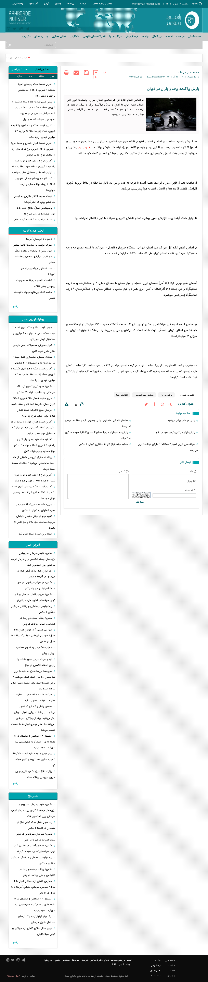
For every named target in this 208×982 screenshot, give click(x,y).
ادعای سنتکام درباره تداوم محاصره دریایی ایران (35, 650)
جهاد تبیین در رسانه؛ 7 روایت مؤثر (34, 251)
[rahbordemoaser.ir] (181, 20)
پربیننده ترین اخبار (45, 69)
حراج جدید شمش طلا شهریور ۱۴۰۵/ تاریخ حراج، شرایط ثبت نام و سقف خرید (33, 401)
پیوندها (70, 4)
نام (191, 471)
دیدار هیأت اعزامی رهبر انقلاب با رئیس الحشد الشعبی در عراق (36, 662)
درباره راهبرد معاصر (100, 960)
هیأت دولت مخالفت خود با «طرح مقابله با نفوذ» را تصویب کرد (35, 697)
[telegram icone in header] (27, 29)
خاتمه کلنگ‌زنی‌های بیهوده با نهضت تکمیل (34, 295)
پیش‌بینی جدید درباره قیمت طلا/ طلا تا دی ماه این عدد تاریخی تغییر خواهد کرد (33, 759)
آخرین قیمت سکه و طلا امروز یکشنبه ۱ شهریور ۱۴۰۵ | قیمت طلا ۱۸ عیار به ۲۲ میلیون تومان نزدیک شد (33, 131)
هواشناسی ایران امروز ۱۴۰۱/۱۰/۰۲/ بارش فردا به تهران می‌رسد (168, 447)
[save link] (86, 72)
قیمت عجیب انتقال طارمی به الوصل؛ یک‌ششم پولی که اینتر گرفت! (34, 199)
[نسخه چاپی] (66, 73)
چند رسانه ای (41, 36)
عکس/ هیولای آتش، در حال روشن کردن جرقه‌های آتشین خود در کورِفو (34, 597)
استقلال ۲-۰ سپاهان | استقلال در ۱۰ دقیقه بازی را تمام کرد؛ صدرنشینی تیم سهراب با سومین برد (34, 742)
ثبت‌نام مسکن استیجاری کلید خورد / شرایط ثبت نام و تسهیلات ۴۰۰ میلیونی (34, 360)
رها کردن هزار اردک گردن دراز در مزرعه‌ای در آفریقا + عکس (36, 574)
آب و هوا (33, 4)
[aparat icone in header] (21, 30)
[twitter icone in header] (14, 29)
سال (19, 76)
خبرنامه (83, 4)
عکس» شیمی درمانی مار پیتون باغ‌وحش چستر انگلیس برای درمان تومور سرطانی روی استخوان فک (33, 559)
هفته (41, 76)
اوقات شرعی (18, 4)
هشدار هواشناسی (144, 394)
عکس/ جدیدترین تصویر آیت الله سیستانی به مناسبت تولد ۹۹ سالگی (36, 389)
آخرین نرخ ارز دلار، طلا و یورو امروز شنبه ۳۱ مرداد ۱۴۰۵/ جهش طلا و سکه (34, 478)
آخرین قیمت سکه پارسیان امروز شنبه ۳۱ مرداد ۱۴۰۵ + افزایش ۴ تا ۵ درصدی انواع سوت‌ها (33, 492)
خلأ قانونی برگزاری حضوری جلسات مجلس (35, 260)
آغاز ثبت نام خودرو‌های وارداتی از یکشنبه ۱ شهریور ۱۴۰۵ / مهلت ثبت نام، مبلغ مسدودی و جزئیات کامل (34, 445)
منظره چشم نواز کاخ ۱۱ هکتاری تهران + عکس (104, 444)
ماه (30, 76)
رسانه (181, 72)
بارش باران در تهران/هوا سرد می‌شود (175, 432)
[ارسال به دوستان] (76, 72)
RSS (114, 964)
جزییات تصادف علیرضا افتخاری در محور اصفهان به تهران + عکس (35, 507)
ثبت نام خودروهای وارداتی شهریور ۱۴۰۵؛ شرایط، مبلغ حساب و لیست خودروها (35, 184)
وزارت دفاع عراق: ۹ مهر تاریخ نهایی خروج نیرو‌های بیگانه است (35, 774)
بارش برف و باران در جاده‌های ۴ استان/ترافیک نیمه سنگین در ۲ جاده (98, 435)
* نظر (122, 471)
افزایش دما (122, 394)
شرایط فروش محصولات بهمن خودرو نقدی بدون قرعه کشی (34, 348)
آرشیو (46, 4)
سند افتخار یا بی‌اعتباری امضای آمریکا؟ (37, 271)
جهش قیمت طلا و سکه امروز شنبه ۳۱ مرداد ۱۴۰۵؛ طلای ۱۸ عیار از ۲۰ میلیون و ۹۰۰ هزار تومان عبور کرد (33, 333)
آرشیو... (15, 306)
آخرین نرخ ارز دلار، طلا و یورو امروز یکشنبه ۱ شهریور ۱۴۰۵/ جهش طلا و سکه (33, 164)
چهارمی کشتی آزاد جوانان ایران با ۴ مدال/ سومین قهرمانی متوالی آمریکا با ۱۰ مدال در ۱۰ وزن (33, 636)
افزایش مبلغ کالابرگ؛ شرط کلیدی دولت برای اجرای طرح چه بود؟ (36, 413)
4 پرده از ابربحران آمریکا (39, 239)
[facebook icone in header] (154, 404)
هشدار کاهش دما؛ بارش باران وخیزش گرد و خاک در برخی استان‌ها (98, 423)
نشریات (26, 36)
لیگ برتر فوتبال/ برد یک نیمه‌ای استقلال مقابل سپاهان (36, 919)
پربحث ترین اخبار (20, 69)
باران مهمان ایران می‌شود (182, 420)
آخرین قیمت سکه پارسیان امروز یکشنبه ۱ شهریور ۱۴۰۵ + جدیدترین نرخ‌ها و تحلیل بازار (36, 90)
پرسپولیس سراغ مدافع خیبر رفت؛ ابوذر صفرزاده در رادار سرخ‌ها (35, 211)
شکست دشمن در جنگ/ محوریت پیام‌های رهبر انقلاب (35, 283)
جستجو (58, 4)
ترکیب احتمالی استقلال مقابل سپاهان (32, 172)
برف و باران (85, 147)
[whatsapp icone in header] (162, 404)
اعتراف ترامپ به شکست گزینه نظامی (33, 220)
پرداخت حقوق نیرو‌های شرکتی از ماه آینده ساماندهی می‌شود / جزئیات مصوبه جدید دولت (33, 463)
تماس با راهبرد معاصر (102, 4)
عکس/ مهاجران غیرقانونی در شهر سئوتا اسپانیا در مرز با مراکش (36, 585)
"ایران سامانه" (13, 976)
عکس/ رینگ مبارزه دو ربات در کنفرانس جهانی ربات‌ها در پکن (37, 621)
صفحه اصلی (194, 36)
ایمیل (189, 481)
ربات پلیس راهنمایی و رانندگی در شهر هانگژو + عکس (33, 609)
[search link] (9, 45)
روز (52, 76)
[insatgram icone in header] (8, 29)
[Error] (66, 405)
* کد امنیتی (189, 490)
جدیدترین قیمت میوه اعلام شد (36, 534)
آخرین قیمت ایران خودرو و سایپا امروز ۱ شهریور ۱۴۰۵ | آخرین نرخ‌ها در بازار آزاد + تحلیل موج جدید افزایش (33, 149)
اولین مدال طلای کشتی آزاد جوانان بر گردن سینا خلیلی (33, 931)
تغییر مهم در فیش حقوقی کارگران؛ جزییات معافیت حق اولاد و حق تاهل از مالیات (34, 522)
